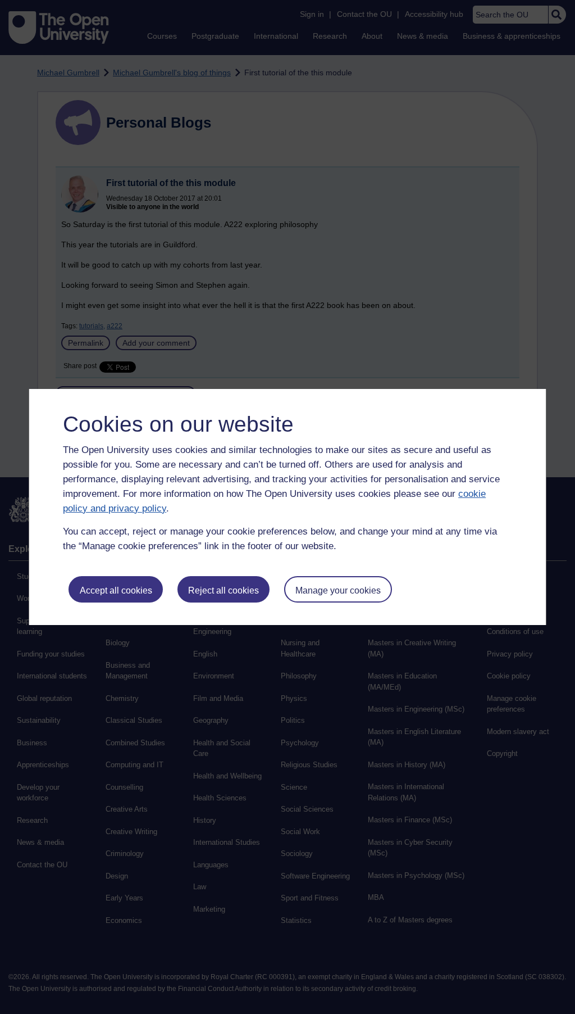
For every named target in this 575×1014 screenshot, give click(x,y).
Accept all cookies (116, 590)
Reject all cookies (223, 590)
